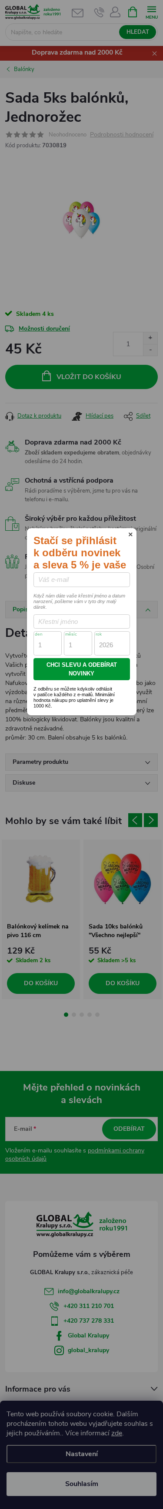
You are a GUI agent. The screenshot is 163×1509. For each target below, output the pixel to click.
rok (99, 634)
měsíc (71, 634)
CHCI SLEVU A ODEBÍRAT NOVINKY (82, 669)
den (39, 634)
